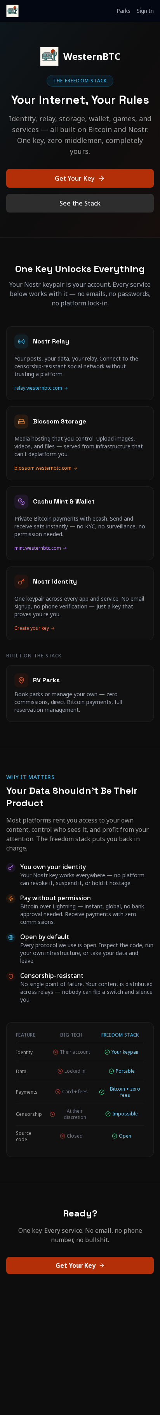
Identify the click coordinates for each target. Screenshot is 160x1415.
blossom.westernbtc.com (42, 468)
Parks (123, 10)
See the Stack (80, 203)
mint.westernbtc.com (37, 548)
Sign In (145, 10)
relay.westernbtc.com (38, 388)
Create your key (31, 628)
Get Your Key (74, 178)
